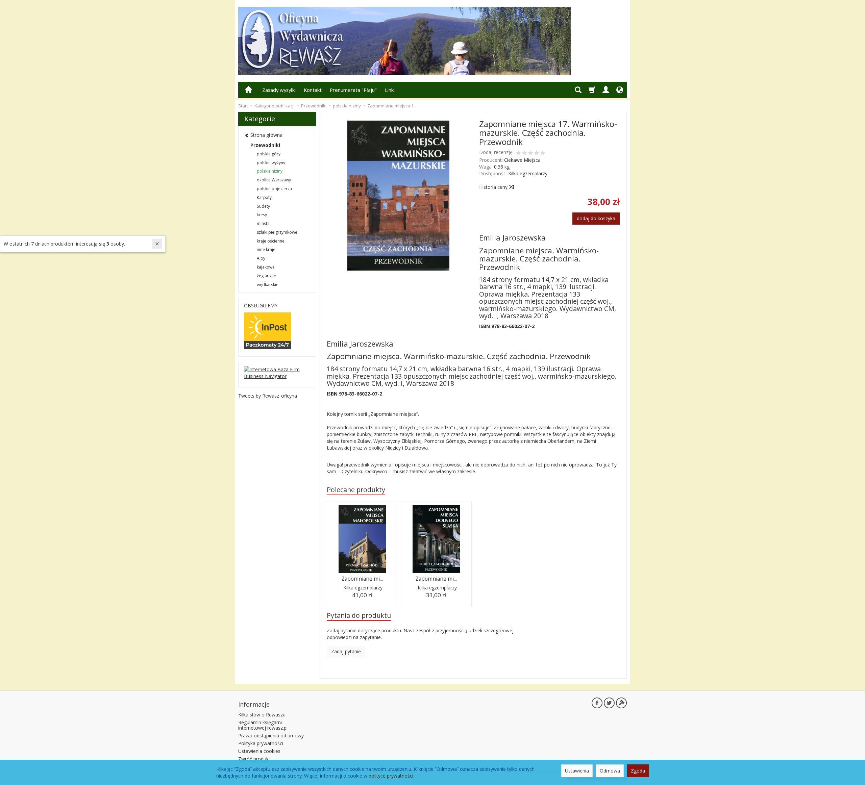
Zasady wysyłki (279, 89)
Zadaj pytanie (346, 651)
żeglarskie (266, 276)
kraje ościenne (271, 241)
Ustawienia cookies (259, 751)
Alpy (261, 258)
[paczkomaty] (267, 330)
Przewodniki (265, 145)
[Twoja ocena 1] (518, 153)
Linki (390, 89)
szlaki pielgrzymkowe (277, 232)
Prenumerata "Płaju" (353, 89)
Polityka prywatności (260, 743)
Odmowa (610, 770)
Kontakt (313, 89)
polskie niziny (269, 171)
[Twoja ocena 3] (530, 153)
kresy (262, 215)
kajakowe (266, 267)
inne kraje (266, 249)
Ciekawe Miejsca (522, 160)
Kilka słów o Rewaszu (262, 714)
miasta (263, 223)
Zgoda (638, 770)
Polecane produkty (356, 489)
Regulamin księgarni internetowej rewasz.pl (263, 725)
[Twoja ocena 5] (543, 153)
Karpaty (264, 197)
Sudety (263, 206)
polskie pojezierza (274, 189)
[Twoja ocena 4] (537, 153)
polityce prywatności (391, 776)
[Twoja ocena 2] (524, 153)
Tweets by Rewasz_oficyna (267, 395)
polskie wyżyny (271, 163)
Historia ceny (494, 187)
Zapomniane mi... (362, 578)
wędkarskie (267, 284)
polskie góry (268, 154)
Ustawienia (577, 770)
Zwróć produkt (254, 759)
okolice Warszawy (274, 180)
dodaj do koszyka (596, 218)
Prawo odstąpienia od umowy (271, 735)
